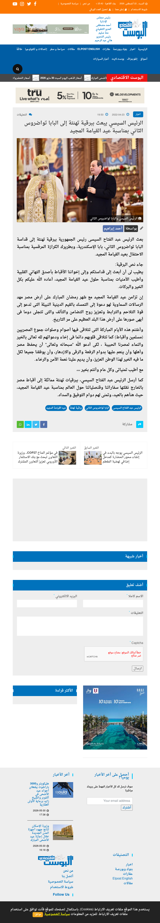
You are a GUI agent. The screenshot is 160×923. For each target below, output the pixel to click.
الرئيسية (142, 49)
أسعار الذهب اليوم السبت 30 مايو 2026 (75, 78)
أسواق (143, 59)
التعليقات (22, 114)
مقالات (71, 49)
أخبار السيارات (101, 59)
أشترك (127, 808)
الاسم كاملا (135, 596)
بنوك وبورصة (120, 49)
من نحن (86, 4)
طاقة (19, 49)
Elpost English (88, 49)
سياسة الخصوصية (69, 4)
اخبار (132, 49)
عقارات (106, 49)
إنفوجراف (132, 59)
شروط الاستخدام (139, 10)
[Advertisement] (80, 510)
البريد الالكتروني (65, 596)
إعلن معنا (119, 10)
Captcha (136, 643)
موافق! (38, 914)
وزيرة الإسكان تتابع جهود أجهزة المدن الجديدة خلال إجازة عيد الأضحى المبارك (38, 833)
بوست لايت (118, 59)
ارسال (137, 668)
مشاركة (127, 424)
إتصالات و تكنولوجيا (36, 49)
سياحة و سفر (57, 49)
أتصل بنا (67, 876)
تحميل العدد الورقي (98, 10)
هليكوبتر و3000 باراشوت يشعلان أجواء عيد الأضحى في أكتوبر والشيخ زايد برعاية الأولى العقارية (38, 794)
